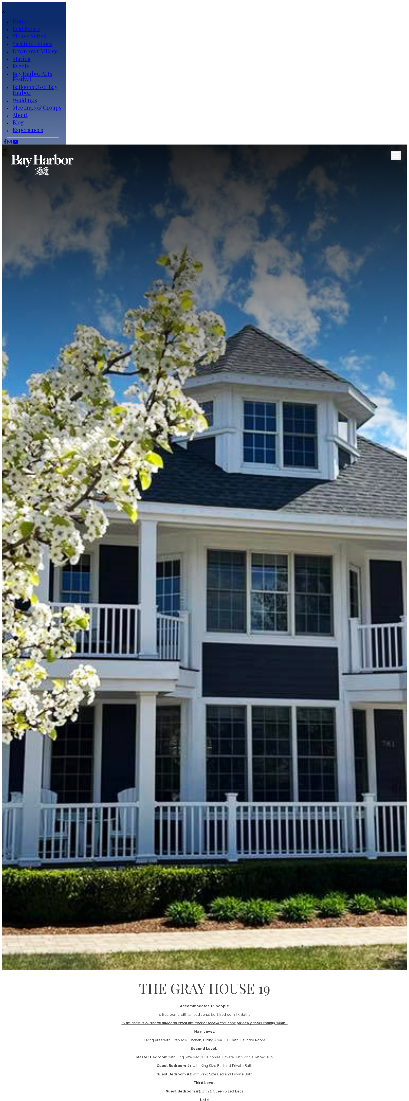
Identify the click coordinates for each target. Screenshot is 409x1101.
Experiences (28, 129)
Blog (18, 122)
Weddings (25, 100)
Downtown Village (35, 51)
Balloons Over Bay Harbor (35, 89)
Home (20, 21)
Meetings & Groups (37, 107)
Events (21, 66)
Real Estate (26, 28)
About (20, 115)
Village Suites (29, 36)
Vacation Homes (32, 43)
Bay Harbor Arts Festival (32, 76)
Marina (21, 58)
